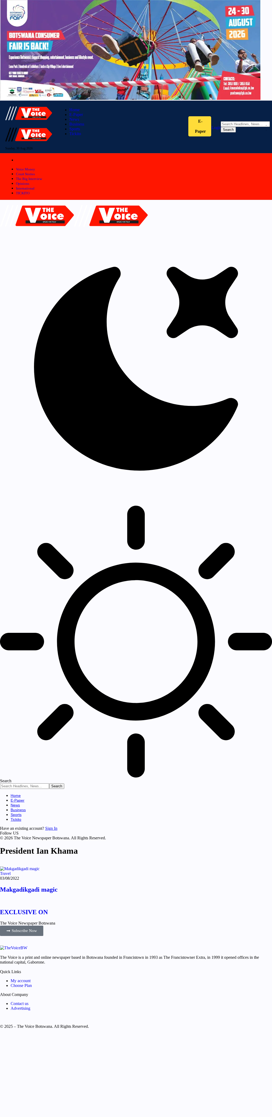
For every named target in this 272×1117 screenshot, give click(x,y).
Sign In (51, 828)
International (25, 188)
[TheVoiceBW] (74, 230)
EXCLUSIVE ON (24, 912)
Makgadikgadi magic (29, 889)
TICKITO (22, 193)
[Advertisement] (136, 1075)
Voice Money (25, 169)
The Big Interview (29, 179)
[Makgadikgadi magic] (20, 868)
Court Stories (25, 174)
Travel (5, 873)
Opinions (22, 184)
